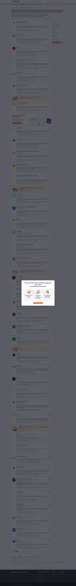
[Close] (53, 281)
